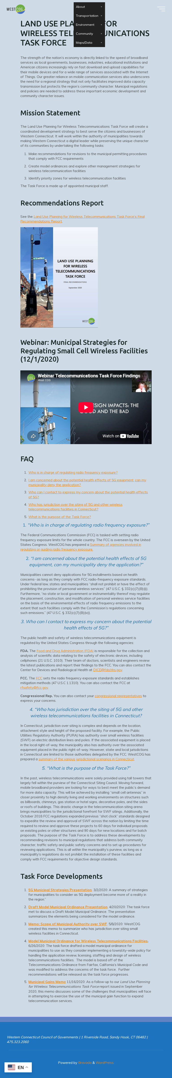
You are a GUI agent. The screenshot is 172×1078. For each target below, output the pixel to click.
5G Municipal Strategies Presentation (60, 890)
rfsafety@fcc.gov (34, 687)
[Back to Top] (154, 1060)
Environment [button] (85, 25)
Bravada (84, 1063)
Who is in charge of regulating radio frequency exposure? (73, 472)
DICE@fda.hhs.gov (107, 670)
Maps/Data (84, 43)
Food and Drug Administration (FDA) (65, 651)
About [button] (80, 7)
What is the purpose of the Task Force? (60, 516)
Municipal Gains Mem (46, 982)
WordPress (105, 1063)
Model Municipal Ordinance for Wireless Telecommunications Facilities (88, 941)
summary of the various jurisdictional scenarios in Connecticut (86, 759)
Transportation (87, 16)
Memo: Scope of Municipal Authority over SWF (68, 924)
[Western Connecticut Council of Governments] (16, 9)
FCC (39, 678)
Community (84, 34)
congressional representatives (118, 695)
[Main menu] (161, 9)
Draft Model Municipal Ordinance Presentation (68, 907)
